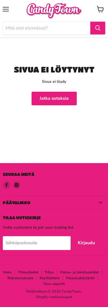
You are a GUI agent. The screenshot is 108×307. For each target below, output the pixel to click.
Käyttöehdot (50, 278)
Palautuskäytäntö (80, 278)
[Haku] (97, 28)
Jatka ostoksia (54, 98)
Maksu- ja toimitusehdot (79, 272)
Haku (7, 272)
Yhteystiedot (28, 272)
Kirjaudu (86, 243)
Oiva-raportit (54, 283)
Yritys (49, 272)
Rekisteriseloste (20, 278)
